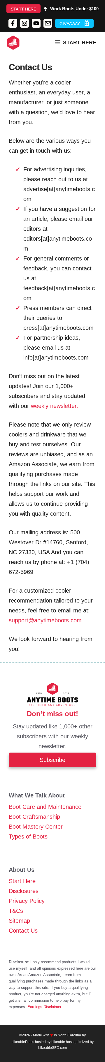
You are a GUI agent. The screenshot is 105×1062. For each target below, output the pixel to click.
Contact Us (23, 930)
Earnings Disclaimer (44, 1007)
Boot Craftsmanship (34, 816)
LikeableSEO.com (52, 1048)
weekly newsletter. (54, 406)
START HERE (23, 9)
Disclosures (23, 891)
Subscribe (52, 760)
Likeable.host (62, 1042)
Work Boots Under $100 (74, 8)
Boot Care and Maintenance (45, 807)
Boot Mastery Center (36, 826)
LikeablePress (22, 1042)
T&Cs (16, 911)
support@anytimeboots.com (45, 620)
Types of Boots (28, 836)
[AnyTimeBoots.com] (13, 42)
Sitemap (19, 920)
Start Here (22, 881)
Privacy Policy (27, 901)
